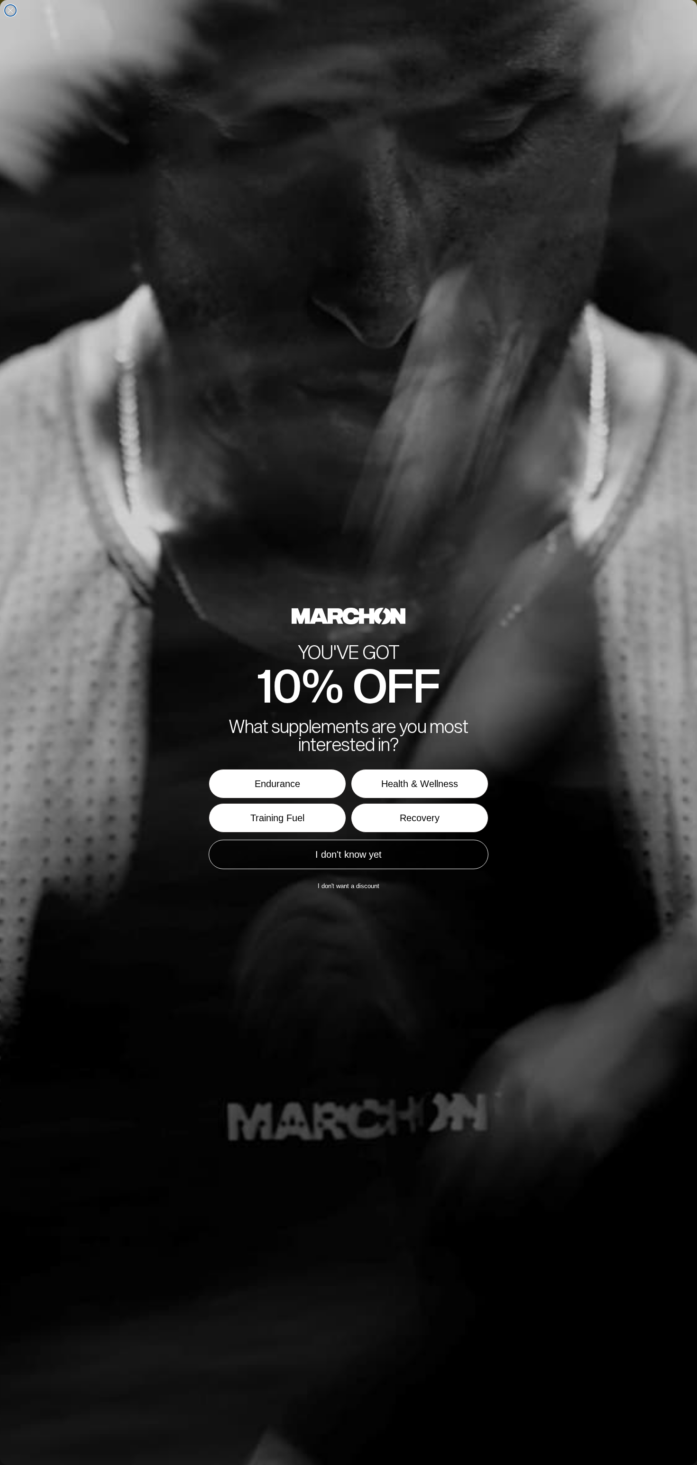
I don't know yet (348, 854)
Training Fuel (277, 818)
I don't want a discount (348, 886)
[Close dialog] (10, 10)
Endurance (277, 784)
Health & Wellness (419, 784)
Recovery (420, 818)
